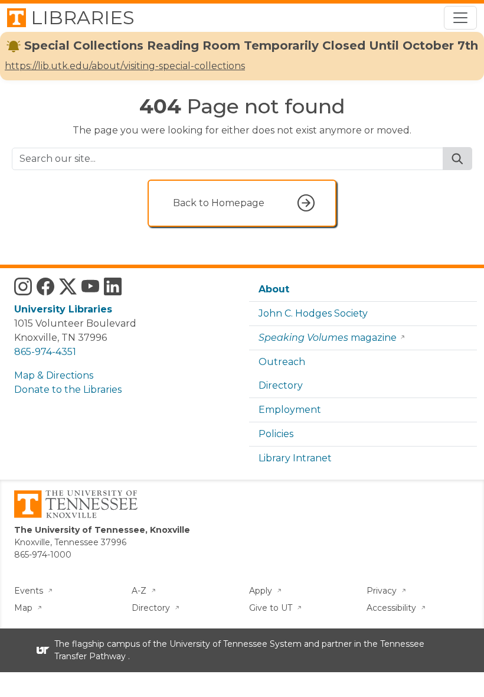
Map (24, 607)
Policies (276, 433)
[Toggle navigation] (460, 18)
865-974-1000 (42, 554)
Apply (261, 590)
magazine (328, 337)
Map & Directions (53, 375)
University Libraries (63, 309)
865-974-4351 (45, 351)
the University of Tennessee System (227, 644)
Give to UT (272, 607)
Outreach (282, 361)
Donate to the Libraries (68, 389)
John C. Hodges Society (313, 313)
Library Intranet (295, 458)
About (274, 289)
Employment (290, 409)
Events (29, 590)
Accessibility (392, 607)
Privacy (383, 590)
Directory (281, 385)
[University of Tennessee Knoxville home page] (76, 503)
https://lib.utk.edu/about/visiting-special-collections (125, 65)
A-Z (140, 590)
